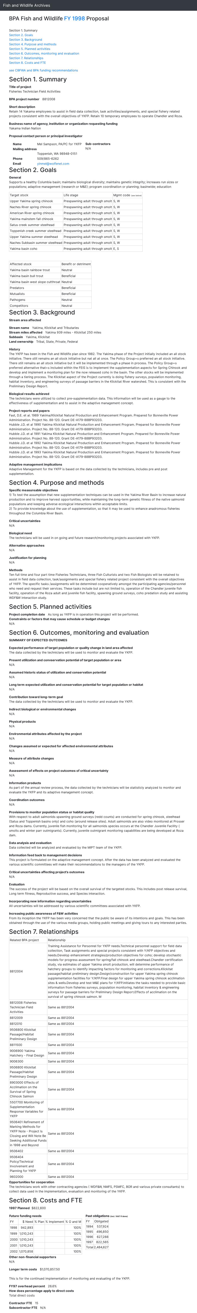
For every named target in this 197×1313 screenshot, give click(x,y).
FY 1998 (74, 18)
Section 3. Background (25, 39)
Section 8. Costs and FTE (27, 63)
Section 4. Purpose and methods (32, 44)
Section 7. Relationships (26, 58)
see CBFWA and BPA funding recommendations (43, 70)
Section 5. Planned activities (29, 49)
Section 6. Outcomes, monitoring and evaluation (44, 53)
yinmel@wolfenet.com (53, 163)
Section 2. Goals (21, 35)
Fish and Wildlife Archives (26, 5)
